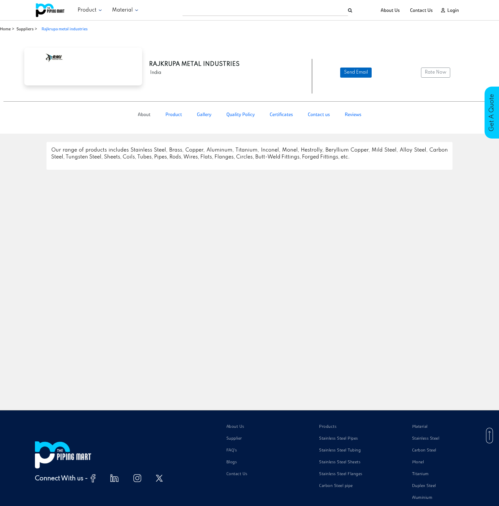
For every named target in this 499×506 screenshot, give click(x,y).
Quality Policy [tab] (240, 114)
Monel (418, 461)
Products (327, 426)
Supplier (234, 438)
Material (123, 10)
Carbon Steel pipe (336, 485)
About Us (390, 10)
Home (5, 28)
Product (88, 10)
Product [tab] (173, 114)
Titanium (420, 473)
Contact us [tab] (319, 114)
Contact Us (421, 10)
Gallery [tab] (204, 114)
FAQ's (231, 450)
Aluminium (422, 497)
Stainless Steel (426, 438)
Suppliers (24, 28)
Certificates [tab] (281, 114)
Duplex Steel (424, 485)
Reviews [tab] (353, 114)
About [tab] (144, 114)
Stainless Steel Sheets (339, 461)
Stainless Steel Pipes (338, 438)
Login (453, 10)
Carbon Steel (424, 450)
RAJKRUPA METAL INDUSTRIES (64, 28)
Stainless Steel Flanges (340, 473)
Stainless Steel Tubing (340, 450)
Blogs (231, 461)
